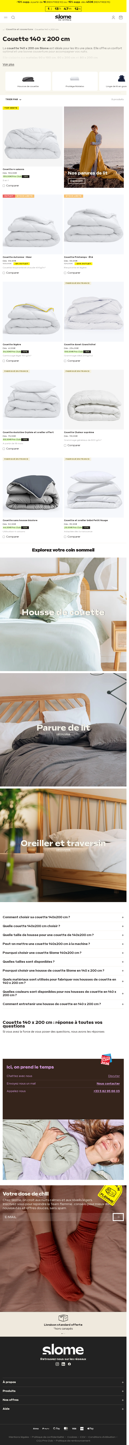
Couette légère (12, 345)
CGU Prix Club (44, 1440)
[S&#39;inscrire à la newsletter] (118, 1217)
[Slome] (63, 17)
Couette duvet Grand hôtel (80, 345)
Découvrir (76, 181)
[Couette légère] (33, 312)
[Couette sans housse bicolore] (33, 488)
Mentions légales (19, 1437)
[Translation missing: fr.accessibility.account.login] (113, 17)
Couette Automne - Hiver (17, 257)
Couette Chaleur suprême (79, 433)
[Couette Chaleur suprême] (94, 400)
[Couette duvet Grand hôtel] (94, 312)
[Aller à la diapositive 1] (63, 1333)
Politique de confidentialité (48, 1437)
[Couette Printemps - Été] (94, 224)
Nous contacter (108, 1083)
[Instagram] (57, 1364)
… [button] (3, 29)
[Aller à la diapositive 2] (64, 1333)
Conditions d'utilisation (101, 1437)
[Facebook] (69, 1364)
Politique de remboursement (73, 1440)
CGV (82, 1437)
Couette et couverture (19, 29)
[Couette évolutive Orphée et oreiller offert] (33, 400)
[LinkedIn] (63, 1364)
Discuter (114, 1076)
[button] (5, 17)
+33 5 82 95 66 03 (107, 1091)
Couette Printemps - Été (78, 257)
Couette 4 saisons (13, 169)
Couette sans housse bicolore (20, 521)
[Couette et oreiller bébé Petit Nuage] (94, 488)
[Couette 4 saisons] (33, 136)
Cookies (72, 1437)
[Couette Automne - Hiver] (33, 224)
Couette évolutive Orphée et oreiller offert (28, 433)
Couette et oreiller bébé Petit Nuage (86, 521)
